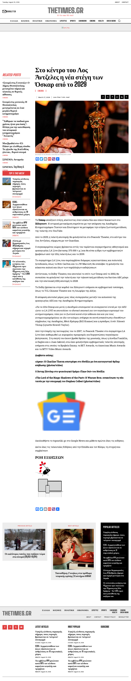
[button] (119, 20)
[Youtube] (21, 627)
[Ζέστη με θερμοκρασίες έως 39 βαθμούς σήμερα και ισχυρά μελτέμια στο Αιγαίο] (6, 243)
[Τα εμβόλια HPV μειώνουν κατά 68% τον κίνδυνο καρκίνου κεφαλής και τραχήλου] (6, 225)
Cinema (5, 97)
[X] (108, 97)
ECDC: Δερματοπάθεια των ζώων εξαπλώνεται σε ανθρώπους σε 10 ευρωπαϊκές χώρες (21, 208)
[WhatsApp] (117, 97)
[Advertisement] (65, 46)
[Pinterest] (112, 97)
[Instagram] (10, 627)
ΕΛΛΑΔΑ (16, 197)
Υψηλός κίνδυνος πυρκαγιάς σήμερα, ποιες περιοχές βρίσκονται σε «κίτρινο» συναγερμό (48, 635)
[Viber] (126, 97)
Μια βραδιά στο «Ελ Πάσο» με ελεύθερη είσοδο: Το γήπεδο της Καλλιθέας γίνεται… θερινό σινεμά (16, 147)
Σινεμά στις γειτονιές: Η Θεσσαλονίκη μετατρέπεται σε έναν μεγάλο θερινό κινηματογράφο (14, 107)
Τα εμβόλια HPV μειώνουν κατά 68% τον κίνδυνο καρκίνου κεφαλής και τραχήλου (21, 227)
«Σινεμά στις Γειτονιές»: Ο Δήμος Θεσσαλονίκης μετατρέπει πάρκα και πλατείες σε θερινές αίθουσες (16, 88)
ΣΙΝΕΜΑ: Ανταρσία (12, 159)
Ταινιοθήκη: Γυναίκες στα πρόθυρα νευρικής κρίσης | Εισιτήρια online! (73, 574)
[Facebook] (103, 97)
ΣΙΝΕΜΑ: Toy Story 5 (13, 166)
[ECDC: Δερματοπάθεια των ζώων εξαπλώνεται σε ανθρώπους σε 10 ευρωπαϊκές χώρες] (6, 204)
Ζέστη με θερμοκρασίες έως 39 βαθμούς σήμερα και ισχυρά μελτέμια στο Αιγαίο (21, 246)
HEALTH (15, 217)
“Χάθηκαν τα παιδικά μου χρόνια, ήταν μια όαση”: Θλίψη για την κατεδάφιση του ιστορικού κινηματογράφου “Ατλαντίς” (16, 128)
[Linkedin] (122, 97)
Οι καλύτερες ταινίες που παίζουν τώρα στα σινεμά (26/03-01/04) (25, 555)
